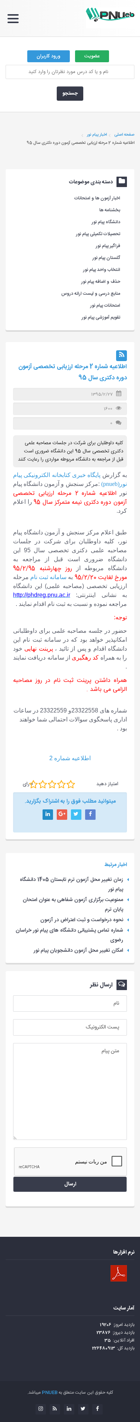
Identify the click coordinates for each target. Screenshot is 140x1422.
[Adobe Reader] (119, 1273)
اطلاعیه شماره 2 (70, 758)
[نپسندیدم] (42, 784)
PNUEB (49, 1392)
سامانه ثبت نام (48, 577)
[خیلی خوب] (61, 784)
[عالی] (70, 784)
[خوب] (52, 784)
